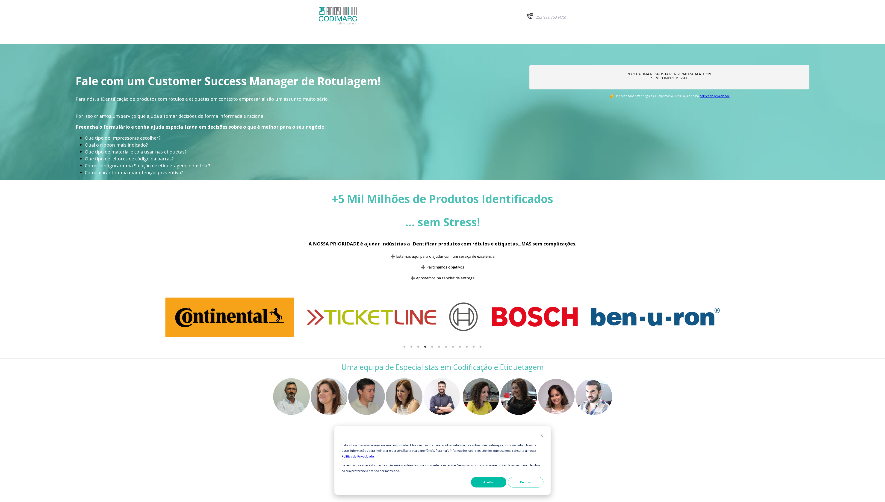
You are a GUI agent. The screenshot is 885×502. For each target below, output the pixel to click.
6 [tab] (439, 347)
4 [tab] (425, 347)
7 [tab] (446, 347)
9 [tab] (459, 347)
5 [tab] (432, 347)
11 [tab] (473, 347)
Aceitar (488, 482)
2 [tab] (411, 347)
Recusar (526, 482)
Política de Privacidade (358, 456)
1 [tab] (404, 347)
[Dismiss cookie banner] (541, 436)
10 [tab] (466, 347)
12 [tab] (480, 347)
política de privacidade (714, 96)
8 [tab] (453, 347)
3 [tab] (418, 347)
